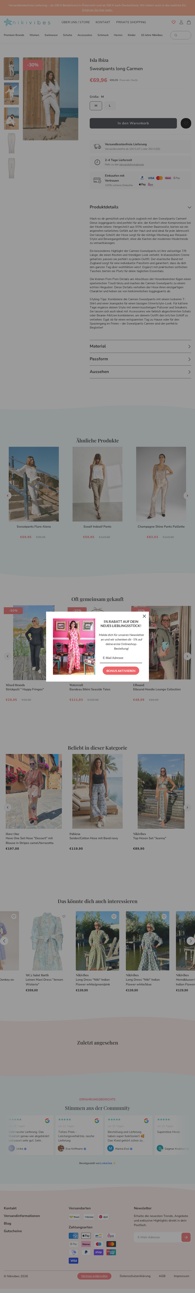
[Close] (144, 616)
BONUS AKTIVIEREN (120, 670)
